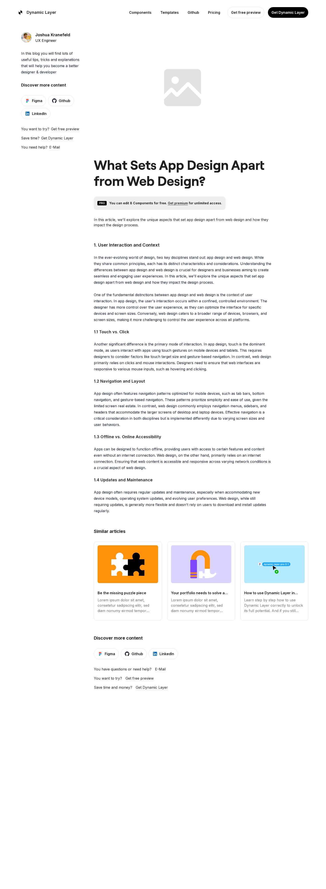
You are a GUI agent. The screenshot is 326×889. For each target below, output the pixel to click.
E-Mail (54, 147)
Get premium (178, 203)
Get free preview (65, 129)
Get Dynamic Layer (57, 138)
